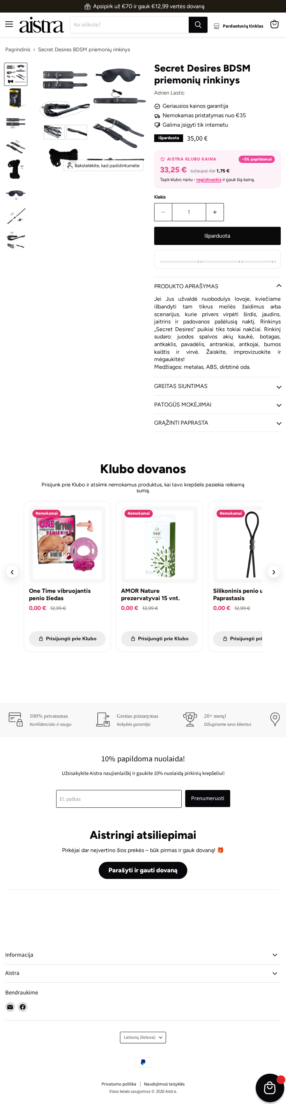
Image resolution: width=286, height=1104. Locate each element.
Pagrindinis (17, 50)
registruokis (208, 179)
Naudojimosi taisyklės (164, 1084)
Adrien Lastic (169, 93)
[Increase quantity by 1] (215, 212)
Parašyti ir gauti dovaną (143, 870)
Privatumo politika (118, 1084)
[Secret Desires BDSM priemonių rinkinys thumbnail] (16, 74)
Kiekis (160, 197)
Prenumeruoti (207, 798)
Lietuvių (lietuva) (140, 1037)
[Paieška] (198, 25)
